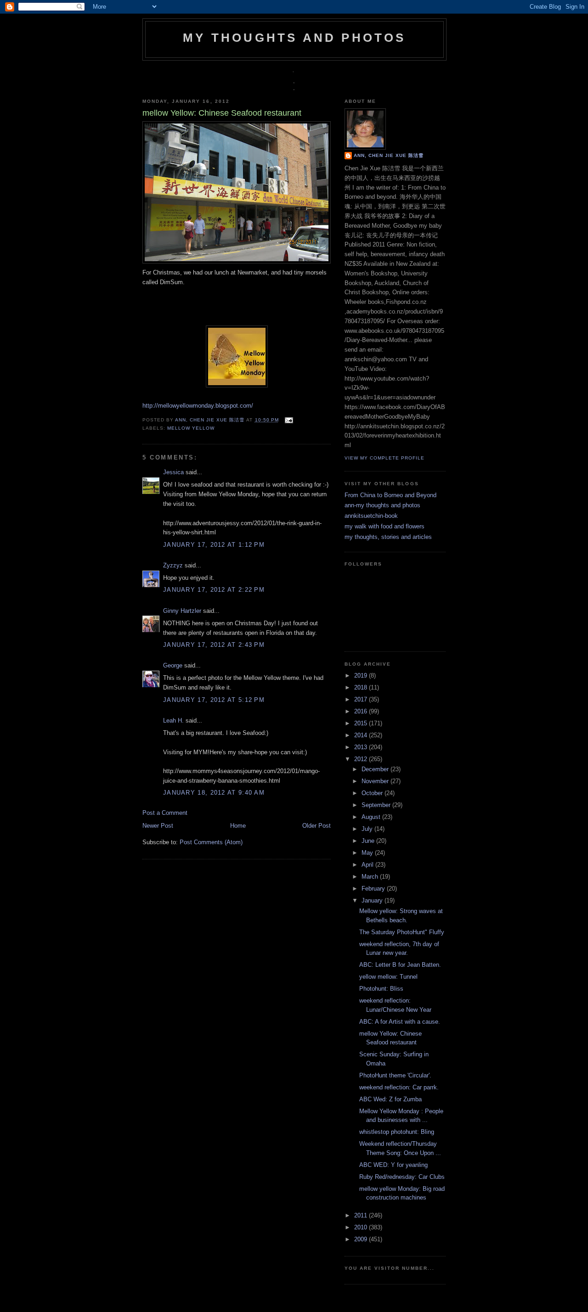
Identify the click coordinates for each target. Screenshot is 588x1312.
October (373, 793)
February (374, 888)
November (376, 781)
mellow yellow (191, 428)
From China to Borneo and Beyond (390, 495)
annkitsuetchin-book (371, 515)
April (368, 864)
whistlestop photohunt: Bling (396, 1131)
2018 (361, 687)
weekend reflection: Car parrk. (399, 1087)
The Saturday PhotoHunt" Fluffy (401, 932)
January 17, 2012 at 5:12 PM (214, 699)
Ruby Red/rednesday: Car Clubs (402, 1176)
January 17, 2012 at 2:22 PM (214, 589)
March (371, 876)
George (172, 665)
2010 (361, 1227)
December (376, 769)
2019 (361, 675)
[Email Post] (288, 419)
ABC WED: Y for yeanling (393, 1164)
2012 (361, 759)
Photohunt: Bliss (381, 988)
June (369, 840)
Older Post (316, 825)
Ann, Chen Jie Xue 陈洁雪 (210, 419)
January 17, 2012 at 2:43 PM (214, 644)
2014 (361, 735)
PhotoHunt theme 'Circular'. (395, 1075)
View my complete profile (384, 457)
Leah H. (173, 720)
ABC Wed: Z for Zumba (390, 1099)
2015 (361, 723)
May (368, 852)
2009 (361, 1239)
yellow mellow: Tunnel (388, 976)
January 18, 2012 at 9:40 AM (214, 792)
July (368, 828)
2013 (361, 747)
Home (238, 825)
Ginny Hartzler (182, 610)
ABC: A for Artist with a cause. (399, 1021)
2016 (361, 711)
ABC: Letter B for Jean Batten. (400, 964)
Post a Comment (164, 812)
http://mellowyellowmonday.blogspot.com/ (197, 405)
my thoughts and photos (294, 38)
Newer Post (157, 825)
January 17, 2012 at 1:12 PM (214, 544)
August (372, 816)
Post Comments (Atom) (211, 842)
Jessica (173, 472)
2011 (361, 1215)
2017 (361, 699)
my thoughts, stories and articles (388, 536)
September (377, 805)
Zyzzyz (173, 565)
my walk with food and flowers (384, 526)
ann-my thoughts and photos (382, 505)
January (373, 900)
